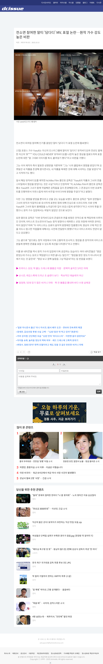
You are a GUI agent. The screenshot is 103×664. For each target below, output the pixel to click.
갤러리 (55, 3)
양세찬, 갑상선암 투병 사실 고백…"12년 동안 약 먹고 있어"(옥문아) (47, 332)
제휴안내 (15, 653)
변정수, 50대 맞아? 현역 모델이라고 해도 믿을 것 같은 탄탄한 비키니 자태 (50, 345)
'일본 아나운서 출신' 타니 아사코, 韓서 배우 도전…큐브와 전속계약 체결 (49, 327)
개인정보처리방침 (43, 653)
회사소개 (7, 653)
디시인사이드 (46, 3)
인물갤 (78, 3)
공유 (29, 352)
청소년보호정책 (56, 653)
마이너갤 (63, 3)
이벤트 (92, 3)
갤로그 (85, 3)
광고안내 (23, 653)
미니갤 (71, 3)
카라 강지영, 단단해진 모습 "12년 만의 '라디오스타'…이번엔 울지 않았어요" (51, 336)
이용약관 (32, 653)
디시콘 (99, 3)
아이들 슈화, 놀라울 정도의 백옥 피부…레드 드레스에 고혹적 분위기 (47, 340)
